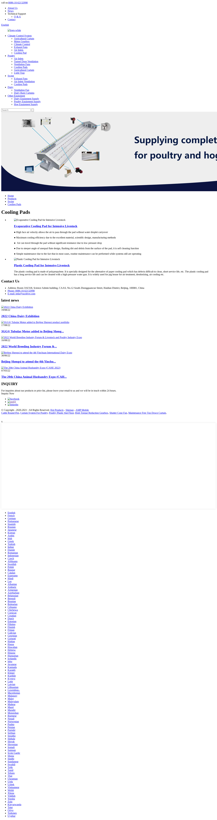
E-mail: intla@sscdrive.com (21, 293)
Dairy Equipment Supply (26, 98)
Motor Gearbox (22, 41)
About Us (12, 8)
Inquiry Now (7, 393)
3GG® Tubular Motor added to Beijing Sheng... (32, 331)
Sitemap (70, 410)
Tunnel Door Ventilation (26, 61)
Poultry (11, 55)
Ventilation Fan (21, 90)
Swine (11, 75)
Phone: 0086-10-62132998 (21, 290)
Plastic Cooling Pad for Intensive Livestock (42, 265)
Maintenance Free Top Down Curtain (147, 413)
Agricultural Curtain (24, 38)
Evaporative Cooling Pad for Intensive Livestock (45, 226)
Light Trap (19, 73)
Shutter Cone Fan (118, 413)
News (11, 11)
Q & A (17, 16)
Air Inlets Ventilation (24, 81)
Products (12, 198)
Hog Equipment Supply (26, 104)
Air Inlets (18, 50)
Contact (11, 19)
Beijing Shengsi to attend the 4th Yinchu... (28, 361)
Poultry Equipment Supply (27, 101)
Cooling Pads (20, 67)
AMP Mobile (82, 410)
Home (11, 195)
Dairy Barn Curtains (24, 93)
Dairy (10, 87)
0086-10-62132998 (18, 2)
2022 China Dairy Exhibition (20, 316)
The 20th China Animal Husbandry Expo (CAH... (34, 376)
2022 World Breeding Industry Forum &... (29, 346)
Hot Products (57, 410)
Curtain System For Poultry (34, 413)
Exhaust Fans (20, 47)
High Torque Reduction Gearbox (91, 413)
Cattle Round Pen (10, 413)
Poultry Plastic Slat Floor (61, 413)
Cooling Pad (20, 52)
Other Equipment (16, 95)
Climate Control (22, 44)
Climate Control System (20, 35)
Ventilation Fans (22, 64)
